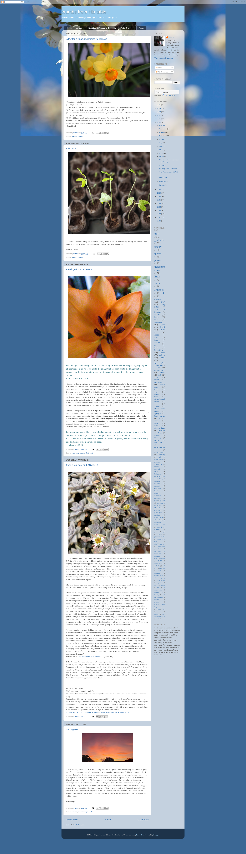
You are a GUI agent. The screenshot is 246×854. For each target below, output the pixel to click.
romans (163, 607)
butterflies (158, 350)
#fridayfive (157, 488)
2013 (159, 210)
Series (141, 28)
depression (157, 510)
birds (163, 357)
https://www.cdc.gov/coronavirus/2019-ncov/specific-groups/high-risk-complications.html (100, 712)
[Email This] (97, 133)
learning (156, 595)
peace (156, 500)
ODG (155, 558)
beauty (156, 491)
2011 (159, 217)
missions (157, 484)
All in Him (71, 148)
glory (155, 585)
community (161, 455)
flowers (157, 337)
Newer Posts (72, 819)
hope (86, 812)
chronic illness (159, 428)
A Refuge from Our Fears (79, 269)
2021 (159, 119)
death (159, 571)
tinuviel (171, 37)
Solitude (159, 527)
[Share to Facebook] (105, 133)
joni (158, 587)
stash (157, 283)
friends (156, 379)
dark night (162, 568)
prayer (157, 260)
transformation (159, 268)
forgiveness (160, 583)
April (161, 153)
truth (161, 517)
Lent (156, 425)
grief (163, 324)
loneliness (157, 481)
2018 (159, 193)
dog (155, 345)
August (162, 139)
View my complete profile (163, 58)
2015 (159, 203)
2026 (159, 105)
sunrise (160, 612)
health (162, 327)
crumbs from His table (83, 11)
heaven (156, 467)
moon (160, 534)
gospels (163, 585)
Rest (87, 453)
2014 (159, 207)
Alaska (156, 377)
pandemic (157, 486)
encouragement (161, 580)
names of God (158, 459)
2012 (159, 214)
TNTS (160, 561)
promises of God (159, 537)
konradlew (140, 835)
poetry (158, 246)
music (156, 347)
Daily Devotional (127, 28)
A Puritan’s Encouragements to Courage (86, 39)
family (157, 314)
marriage (157, 515)
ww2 (157, 619)
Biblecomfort (161, 546)
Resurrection (158, 452)
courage (74, 136)
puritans (162, 500)
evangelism (157, 498)
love (156, 339)
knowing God (158, 592)
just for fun (159, 331)
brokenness (157, 474)
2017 (159, 196)
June (161, 146)
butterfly (157, 529)
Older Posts (143, 819)
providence (76, 453)
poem (156, 517)
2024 (159, 108)
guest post (158, 512)
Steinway (157, 438)
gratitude (159, 240)
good (163, 352)
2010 (159, 221)
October (162, 132)
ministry (156, 599)
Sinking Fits (72, 729)
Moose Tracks (158, 508)
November (163, 129)
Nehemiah (157, 556)
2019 (159, 189)
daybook (157, 392)
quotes (80, 136)
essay (163, 301)
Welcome (80, 28)
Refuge (157, 435)
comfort (74, 257)
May (161, 150)
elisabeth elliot (158, 575)
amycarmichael (158, 563)
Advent (157, 367)
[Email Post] (93, 132)
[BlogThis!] (100, 133)
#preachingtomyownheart (159, 364)
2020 (159, 122)
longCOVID (158, 442)
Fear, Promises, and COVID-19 (82, 465)
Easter (156, 423)
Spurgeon (157, 413)
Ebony (156, 471)
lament (156, 440)
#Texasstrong (158, 520)
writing (157, 406)
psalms (156, 394)
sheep (156, 421)
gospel (156, 532)
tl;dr (159, 375)
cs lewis (156, 566)
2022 (159, 115)
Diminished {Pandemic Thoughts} (102, 28)
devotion (157, 476)
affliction (159, 290)
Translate (171, 95)
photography (158, 462)
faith (159, 457)
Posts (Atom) (80, 825)
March (161, 156)
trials (156, 396)
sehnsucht (157, 469)
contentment (158, 370)
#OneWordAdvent (159, 544)
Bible (157, 276)
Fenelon (160, 549)
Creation (158, 299)
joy (160, 418)
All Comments (162, 72)
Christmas (161, 430)
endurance (158, 404)
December (163, 125)
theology (156, 614)
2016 (159, 200)
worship (157, 342)
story (164, 609)
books (156, 317)
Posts (159, 67)
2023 (159, 112)
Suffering (162, 558)
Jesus (160, 433)
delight (162, 355)
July (161, 143)
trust (91, 453)
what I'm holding (159, 310)
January (162, 185)
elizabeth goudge (159, 578)
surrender (158, 322)
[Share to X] (102, 133)
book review (159, 416)
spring (158, 609)
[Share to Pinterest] (107, 133)
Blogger (156, 835)
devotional (157, 573)
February (162, 181)
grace (156, 334)
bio (163, 293)
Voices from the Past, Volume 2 (90, 656)
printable (156, 602)
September (163, 136)
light (164, 532)
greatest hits (158, 464)
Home (69, 28)
